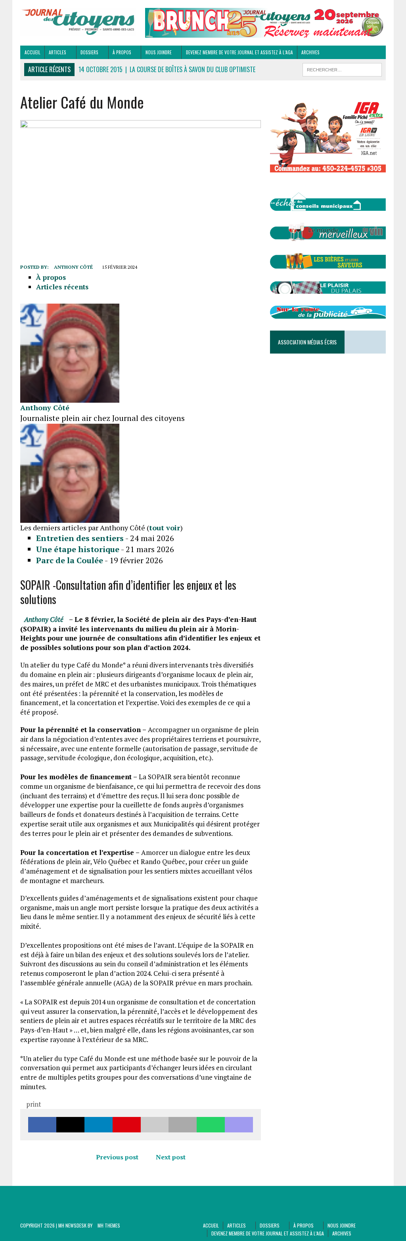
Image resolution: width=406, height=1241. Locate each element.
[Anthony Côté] (69, 397)
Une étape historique (77, 549)
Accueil (32, 52)
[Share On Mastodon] (239, 1124)
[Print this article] (183, 1124)
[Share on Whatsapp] (211, 1124)
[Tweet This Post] (70, 1124)
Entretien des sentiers (80, 538)
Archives (310, 52)
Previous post (117, 1157)
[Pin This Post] (127, 1124)
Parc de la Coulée (69, 560)
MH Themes (109, 1225)
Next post (171, 1157)
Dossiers (89, 52)
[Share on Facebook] (42, 1124)
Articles (57, 52)
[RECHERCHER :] (342, 68)
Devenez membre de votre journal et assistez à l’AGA (239, 52)
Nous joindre (159, 52)
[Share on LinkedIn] (98, 1124)
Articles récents (62, 286)
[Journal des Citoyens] (78, 22)
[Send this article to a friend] (155, 1124)
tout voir (164, 527)
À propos (122, 52)
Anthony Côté (73, 267)
